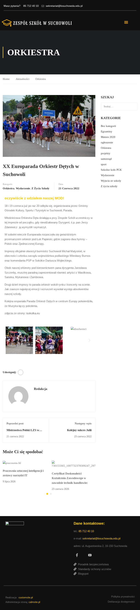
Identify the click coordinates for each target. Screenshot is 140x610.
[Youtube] (90, 555)
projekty (105, 153)
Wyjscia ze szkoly (111, 180)
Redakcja (40, 389)
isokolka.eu (33, 313)
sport (103, 164)
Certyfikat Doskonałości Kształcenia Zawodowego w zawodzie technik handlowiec (70, 478)
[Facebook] (20, 372)
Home (6, 79)
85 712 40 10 (87, 531)
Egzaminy (106, 131)
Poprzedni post (15, 423)
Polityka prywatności (123, 596)
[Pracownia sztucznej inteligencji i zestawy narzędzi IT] (12, 462)
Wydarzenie (23, 188)
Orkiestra (40, 79)
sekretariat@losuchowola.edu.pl (101, 538)
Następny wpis (83, 423)
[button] (126, 22)
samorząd (106, 158)
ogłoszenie (107, 142)
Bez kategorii (108, 126)
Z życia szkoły (40, 188)
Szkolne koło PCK (111, 169)
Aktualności (22, 79)
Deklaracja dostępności (121, 601)
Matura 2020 (108, 136)
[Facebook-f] (77, 555)
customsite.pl (26, 597)
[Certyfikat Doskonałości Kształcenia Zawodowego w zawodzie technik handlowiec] (73, 464)
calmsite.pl (34, 602)
